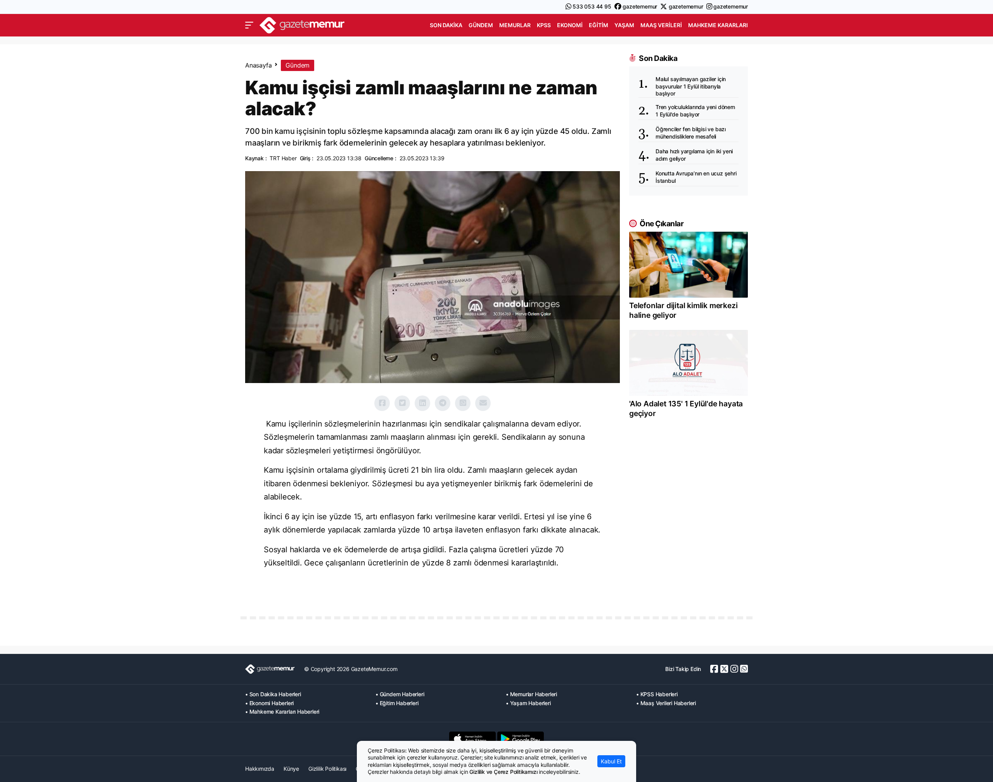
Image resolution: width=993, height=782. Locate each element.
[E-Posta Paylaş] (483, 403)
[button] (249, 25)
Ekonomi (570, 25)
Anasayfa (258, 65)
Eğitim (598, 25)
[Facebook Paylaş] (382, 403)
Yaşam (624, 25)
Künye (291, 768)
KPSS (544, 25)
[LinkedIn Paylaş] (422, 403)
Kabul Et (611, 761)
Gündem (481, 25)
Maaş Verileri (661, 25)
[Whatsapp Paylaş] (463, 403)
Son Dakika (446, 25)
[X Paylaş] (402, 403)
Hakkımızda (259, 768)
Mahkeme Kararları (718, 25)
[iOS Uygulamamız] (472, 739)
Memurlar (515, 25)
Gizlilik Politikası (327, 768)
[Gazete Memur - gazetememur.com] (302, 24)
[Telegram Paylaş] (442, 403)
